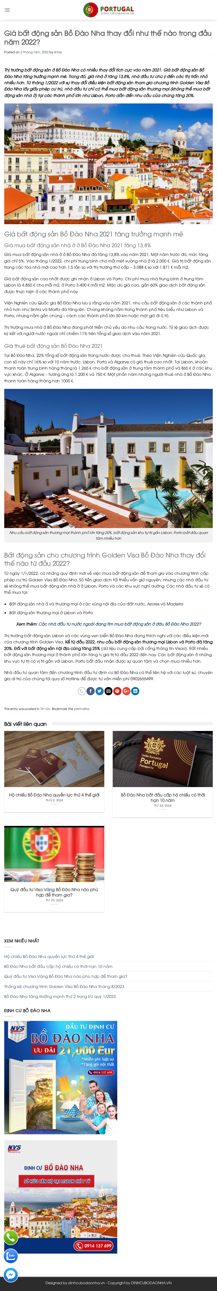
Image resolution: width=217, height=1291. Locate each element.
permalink (81, 708)
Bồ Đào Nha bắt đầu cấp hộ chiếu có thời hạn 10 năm (58, 966)
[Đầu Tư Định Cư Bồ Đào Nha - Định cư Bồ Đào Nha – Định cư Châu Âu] (108, 10)
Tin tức (45, 708)
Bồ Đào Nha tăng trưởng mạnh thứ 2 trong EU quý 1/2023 (60, 996)
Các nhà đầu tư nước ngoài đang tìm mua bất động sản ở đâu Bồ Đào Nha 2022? (119, 623)
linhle (58, 52)
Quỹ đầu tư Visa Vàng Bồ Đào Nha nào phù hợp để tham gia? (65, 976)
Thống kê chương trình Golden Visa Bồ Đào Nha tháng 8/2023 (64, 986)
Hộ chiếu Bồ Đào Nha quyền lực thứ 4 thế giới (49, 956)
